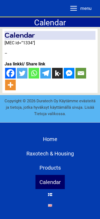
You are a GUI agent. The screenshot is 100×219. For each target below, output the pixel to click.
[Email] (80, 73)
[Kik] (57, 73)
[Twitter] (22, 73)
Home (50, 138)
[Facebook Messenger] (69, 73)
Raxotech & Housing (50, 153)
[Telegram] (45, 73)
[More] (10, 85)
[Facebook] (10, 73)
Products (50, 167)
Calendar (50, 181)
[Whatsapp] (34, 73)
